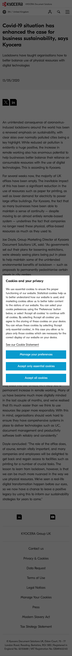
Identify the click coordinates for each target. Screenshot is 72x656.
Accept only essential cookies (36, 366)
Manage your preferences (36, 354)
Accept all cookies (36, 378)
